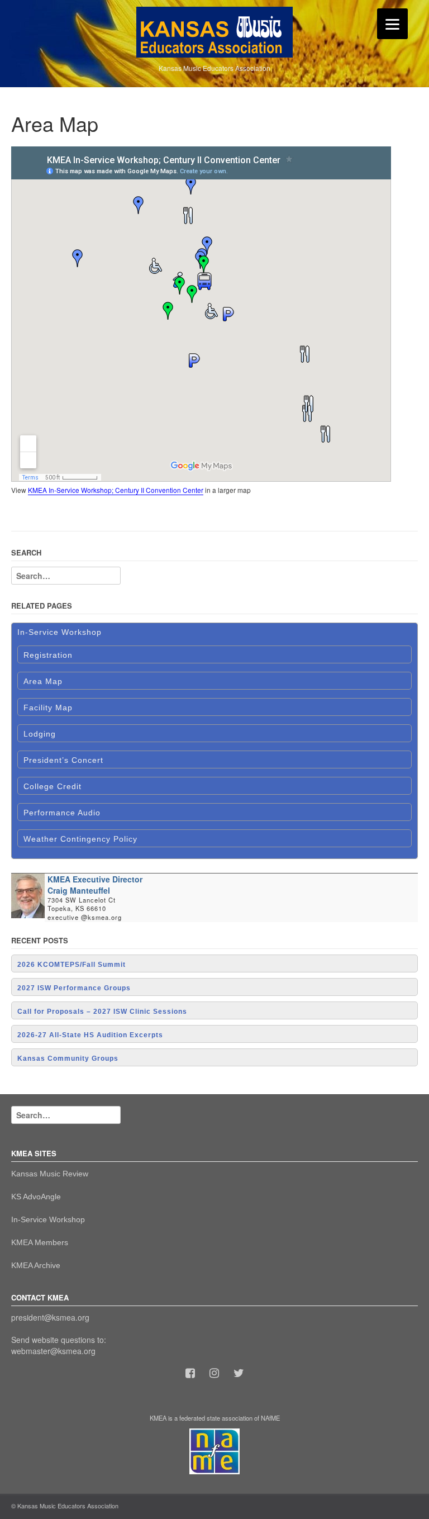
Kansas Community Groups (67, 1058)
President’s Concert (63, 760)
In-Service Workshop (59, 632)
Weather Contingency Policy (80, 838)
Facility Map (48, 707)
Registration (48, 655)
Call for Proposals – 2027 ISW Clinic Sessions (102, 1011)
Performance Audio (62, 812)
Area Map (43, 681)
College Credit (52, 786)
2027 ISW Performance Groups (74, 988)
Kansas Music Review (49, 1173)
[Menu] (392, 23)
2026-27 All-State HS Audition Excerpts (90, 1035)
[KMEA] (214, 30)
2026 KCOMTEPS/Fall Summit (71, 965)
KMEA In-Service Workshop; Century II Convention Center (115, 490)
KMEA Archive (35, 1265)
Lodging (39, 733)
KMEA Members (39, 1242)
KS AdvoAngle (36, 1196)
